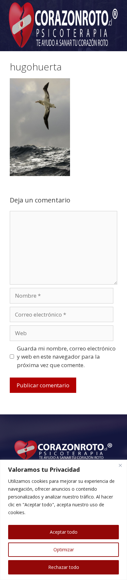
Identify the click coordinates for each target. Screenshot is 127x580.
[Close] (120, 465)
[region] (63, 520)
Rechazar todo (63, 567)
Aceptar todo (64, 532)
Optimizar (63, 549)
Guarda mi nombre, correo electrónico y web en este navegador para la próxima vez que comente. (66, 357)
